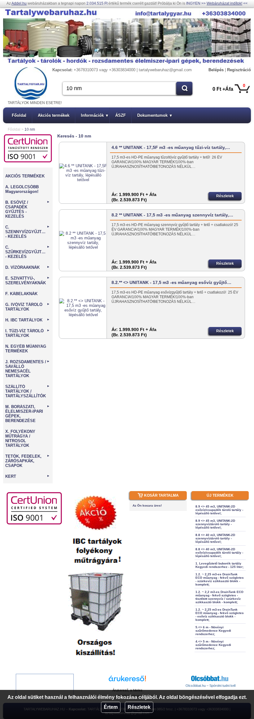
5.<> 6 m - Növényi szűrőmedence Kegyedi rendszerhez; (213, 630)
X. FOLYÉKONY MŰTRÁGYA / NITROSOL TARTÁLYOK (20, 438)
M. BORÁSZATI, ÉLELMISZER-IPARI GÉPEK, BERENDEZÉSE (27, 413)
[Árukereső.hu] (127, 681)
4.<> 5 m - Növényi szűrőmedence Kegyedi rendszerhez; (213, 645)
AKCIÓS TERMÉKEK (25, 176)
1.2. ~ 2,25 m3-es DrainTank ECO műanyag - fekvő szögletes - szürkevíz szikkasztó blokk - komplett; (219, 579)
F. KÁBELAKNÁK (21, 293)
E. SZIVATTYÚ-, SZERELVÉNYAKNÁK (27, 280)
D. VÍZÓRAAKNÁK (27, 267)
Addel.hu (19, 3)
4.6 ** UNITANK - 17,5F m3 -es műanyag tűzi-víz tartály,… (171, 147)
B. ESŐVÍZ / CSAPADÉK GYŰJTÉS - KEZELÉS (27, 209)
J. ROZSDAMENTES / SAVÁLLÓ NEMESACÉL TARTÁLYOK (27, 369)
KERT (27, 476)
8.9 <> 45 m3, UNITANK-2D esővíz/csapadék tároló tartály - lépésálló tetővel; (219, 510)
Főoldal (19, 115)
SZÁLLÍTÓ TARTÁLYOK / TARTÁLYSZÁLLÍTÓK (27, 391)
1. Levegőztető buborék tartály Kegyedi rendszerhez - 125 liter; (219, 565)
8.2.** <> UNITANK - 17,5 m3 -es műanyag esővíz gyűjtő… (171, 282)
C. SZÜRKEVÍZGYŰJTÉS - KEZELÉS (27, 252)
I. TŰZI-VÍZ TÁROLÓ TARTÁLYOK (27, 333)
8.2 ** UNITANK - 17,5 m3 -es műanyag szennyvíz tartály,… (172, 214)
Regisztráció (239, 70)
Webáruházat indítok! (224, 3)
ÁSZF (120, 115)
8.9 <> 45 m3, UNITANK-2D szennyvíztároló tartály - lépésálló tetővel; (215, 524)
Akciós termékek (53, 115)
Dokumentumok (154, 115)
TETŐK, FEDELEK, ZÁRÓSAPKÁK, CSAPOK (27, 461)
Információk (94, 115)
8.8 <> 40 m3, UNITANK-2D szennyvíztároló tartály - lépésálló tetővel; (215, 538)
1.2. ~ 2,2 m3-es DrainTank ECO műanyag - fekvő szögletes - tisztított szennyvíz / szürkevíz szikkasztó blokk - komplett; (219, 597)
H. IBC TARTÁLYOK (27, 320)
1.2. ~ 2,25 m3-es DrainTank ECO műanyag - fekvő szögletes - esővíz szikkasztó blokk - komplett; (219, 614)
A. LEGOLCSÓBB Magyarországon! (22, 189)
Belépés (216, 70)
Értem (111, 707)
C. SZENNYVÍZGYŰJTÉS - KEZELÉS (27, 232)
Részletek (139, 707)
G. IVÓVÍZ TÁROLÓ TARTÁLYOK (27, 307)
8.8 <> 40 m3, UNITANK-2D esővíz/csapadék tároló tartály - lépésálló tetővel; (219, 552)
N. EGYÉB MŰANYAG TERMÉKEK (25, 348)
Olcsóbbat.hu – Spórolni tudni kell (210, 685)
